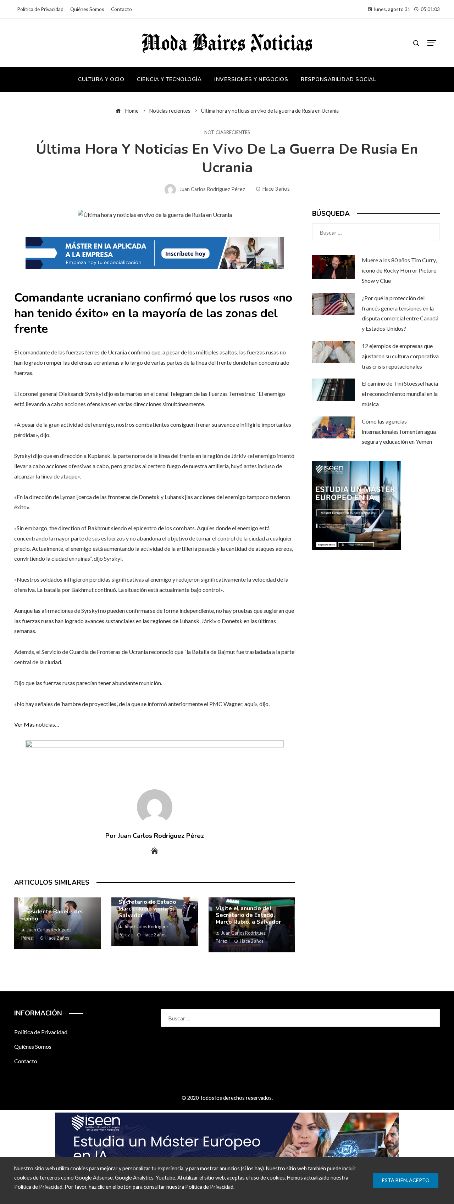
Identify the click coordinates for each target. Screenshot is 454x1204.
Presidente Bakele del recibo (52, 915)
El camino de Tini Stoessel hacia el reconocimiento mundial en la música (400, 393)
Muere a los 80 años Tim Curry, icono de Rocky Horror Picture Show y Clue (399, 270)
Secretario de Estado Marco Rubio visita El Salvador (147, 908)
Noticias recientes (227, 132)
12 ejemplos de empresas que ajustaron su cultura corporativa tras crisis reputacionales (400, 356)
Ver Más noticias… (36, 724)
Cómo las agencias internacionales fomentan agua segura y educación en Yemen (399, 431)
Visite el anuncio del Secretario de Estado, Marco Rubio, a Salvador (248, 915)
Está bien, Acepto (406, 1180)
